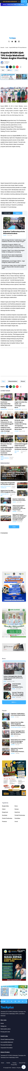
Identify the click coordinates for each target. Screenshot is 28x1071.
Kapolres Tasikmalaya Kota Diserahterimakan (14, 232)
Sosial (6, 47)
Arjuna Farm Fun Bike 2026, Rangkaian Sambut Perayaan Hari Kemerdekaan (8, 491)
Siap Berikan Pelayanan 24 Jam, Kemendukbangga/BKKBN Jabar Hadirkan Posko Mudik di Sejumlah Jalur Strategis (7, 425)
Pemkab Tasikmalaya (20, 815)
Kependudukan (4, 409)
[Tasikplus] (14, 38)
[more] (20, 67)
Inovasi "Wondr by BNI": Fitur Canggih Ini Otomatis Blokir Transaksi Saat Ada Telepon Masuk (18, 694)
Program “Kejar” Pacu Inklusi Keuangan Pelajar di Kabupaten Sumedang (13, 251)
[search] (9, 41)
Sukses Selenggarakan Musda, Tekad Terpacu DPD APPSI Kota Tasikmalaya (13, 677)
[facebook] (7, 67)
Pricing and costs (5, 1031)
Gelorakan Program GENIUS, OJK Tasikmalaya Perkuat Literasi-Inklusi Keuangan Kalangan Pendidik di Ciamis (13, 246)
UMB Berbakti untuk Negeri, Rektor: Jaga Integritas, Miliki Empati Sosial (13, 261)
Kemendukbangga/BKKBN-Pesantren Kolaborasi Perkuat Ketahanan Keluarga (21, 446)
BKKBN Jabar (3, 432)
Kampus (17, 809)
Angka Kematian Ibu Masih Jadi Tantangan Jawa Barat (21, 404)
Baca (13, 702)
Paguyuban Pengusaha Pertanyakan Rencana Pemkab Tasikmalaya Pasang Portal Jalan (8, 483)
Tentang (14, 1062)
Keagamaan (5, 812)
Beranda (2, 47)
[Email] (17, 67)
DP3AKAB (17, 431)
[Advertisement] (14, 21)
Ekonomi (4, 478)
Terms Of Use (22, 1062)
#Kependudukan (12, 381)
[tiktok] (22, 1001)
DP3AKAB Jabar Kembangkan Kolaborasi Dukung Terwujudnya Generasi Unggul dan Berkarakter (21, 424)
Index (14, 527)
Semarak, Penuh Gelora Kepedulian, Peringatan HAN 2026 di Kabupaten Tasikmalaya (12, 256)
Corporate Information (7, 1047)
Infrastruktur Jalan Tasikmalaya (6, 487)
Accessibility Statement (7, 1042)
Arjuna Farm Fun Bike (5, 495)
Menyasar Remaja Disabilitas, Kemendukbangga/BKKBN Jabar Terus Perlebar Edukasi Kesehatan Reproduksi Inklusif (7, 449)
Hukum (18, 213)
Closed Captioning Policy (7, 1039)
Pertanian (4, 821)
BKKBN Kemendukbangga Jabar (5, 458)
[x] (10, 67)
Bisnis (5, 681)
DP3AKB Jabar (18, 409)
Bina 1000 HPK (17, 452)
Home (2, 1023)
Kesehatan (4, 815)
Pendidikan (17, 818)
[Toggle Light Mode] (12, 41)
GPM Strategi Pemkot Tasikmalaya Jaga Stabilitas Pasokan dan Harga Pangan (14, 240)
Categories (3, 1026)
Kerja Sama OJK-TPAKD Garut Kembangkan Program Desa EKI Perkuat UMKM (13, 474)
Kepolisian (17, 812)
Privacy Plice (14, 1064)
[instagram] (15, 1001)
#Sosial (23, 381)
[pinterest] (19, 1001)
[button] (11, 76)
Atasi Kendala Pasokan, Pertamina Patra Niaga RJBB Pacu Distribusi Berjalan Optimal (17, 685)
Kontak (8, 1062)
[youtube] (26, 1001)
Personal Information (6, 1045)
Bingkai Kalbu (5, 806)
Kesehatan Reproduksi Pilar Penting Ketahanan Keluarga (6, 404)
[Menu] (16, 41)
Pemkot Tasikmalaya (7, 818)
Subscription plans (6, 1029)
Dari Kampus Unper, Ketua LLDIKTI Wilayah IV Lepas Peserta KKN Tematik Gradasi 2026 (14, 267)
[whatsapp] (14, 67)
